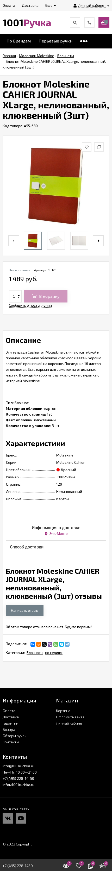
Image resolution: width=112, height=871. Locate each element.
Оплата (9, 710)
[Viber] (50, 644)
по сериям (54, 652)
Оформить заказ (70, 717)
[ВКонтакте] (32, 644)
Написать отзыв (24, 610)
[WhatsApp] (55, 644)
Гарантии (10, 723)
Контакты (11, 742)
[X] (44, 644)
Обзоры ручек (14, 735)
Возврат (10, 729)
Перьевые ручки (55, 40)
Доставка (11, 717)
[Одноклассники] (38, 644)
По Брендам (19, 40)
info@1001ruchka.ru (18, 766)
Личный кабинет (70, 723)
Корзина (63, 710)
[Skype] (61, 644)
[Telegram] (67, 644)
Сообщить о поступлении (30, 305)
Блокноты (35, 652)
